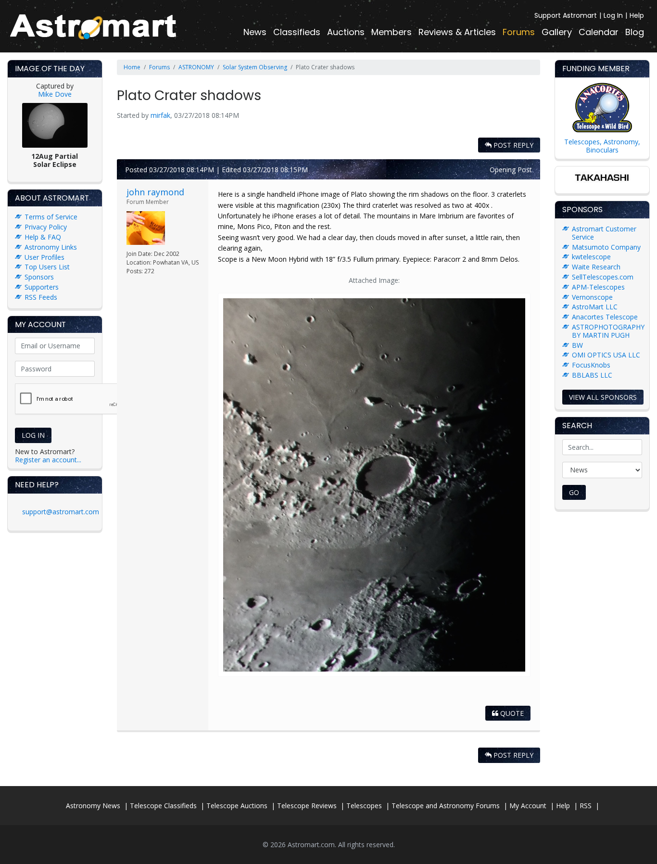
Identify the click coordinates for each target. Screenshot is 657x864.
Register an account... (48, 459)
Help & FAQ (43, 236)
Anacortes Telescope (605, 316)
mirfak (160, 115)
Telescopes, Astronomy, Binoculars (602, 145)
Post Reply (512, 145)
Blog (634, 32)
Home (132, 67)
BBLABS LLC (592, 375)
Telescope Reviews (307, 805)
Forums (519, 32)
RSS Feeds (41, 297)
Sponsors (39, 276)
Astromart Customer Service (604, 232)
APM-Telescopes (598, 287)
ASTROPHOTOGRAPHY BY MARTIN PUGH (608, 331)
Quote (511, 713)
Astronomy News (93, 805)
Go (574, 492)
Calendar (599, 32)
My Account (527, 805)
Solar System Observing (255, 67)
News (254, 32)
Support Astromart (565, 15)
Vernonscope (592, 297)
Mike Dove (55, 94)
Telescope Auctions (236, 805)
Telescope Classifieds (163, 805)
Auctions (346, 32)
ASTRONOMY (196, 67)
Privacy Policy (46, 226)
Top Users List (47, 266)
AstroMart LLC (595, 306)
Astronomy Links (51, 247)
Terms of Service (51, 216)
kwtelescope (591, 256)
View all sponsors (603, 397)
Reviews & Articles (457, 32)
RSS (586, 805)
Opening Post (511, 169)
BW (577, 345)
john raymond (155, 192)
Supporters (42, 287)
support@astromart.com (60, 511)
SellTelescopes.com (602, 276)
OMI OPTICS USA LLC (606, 354)
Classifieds (296, 32)
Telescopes (364, 805)
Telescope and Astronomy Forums (446, 805)
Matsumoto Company (606, 247)
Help (637, 15)
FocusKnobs (591, 364)
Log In (613, 15)
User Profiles (44, 257)
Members (391, 32)
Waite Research (596, 266)
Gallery (557, 32)
